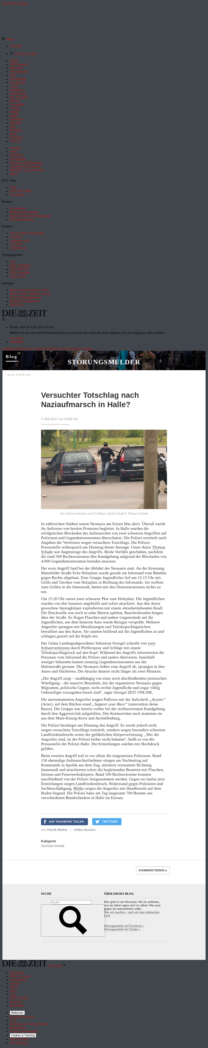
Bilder (79, 788)
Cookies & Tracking (23, 1035)
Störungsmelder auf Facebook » (124, 925)
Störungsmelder (104, 362)
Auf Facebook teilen (66, 821)
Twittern (109, 821)
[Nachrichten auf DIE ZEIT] (24, 315)
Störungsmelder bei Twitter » (122, 929)
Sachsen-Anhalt (52, 846)
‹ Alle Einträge (18, 374)
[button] (8, 39)
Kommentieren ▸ (153, 870)
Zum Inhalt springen (15, 3)
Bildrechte (17, 1012)
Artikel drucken (84, 830)
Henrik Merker (57, 830)
